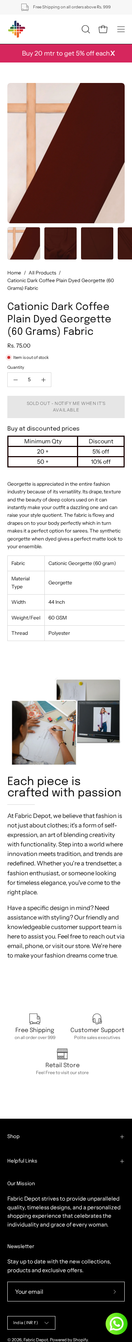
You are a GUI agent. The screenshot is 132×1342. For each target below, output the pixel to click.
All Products (42, 273)
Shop (13, 1136)
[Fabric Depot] (16, 29)
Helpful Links (22, 1161)
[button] (85, 29)
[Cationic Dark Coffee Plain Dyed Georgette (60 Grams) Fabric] (23, 243)
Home (14, 273)
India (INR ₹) (25, 1322)
